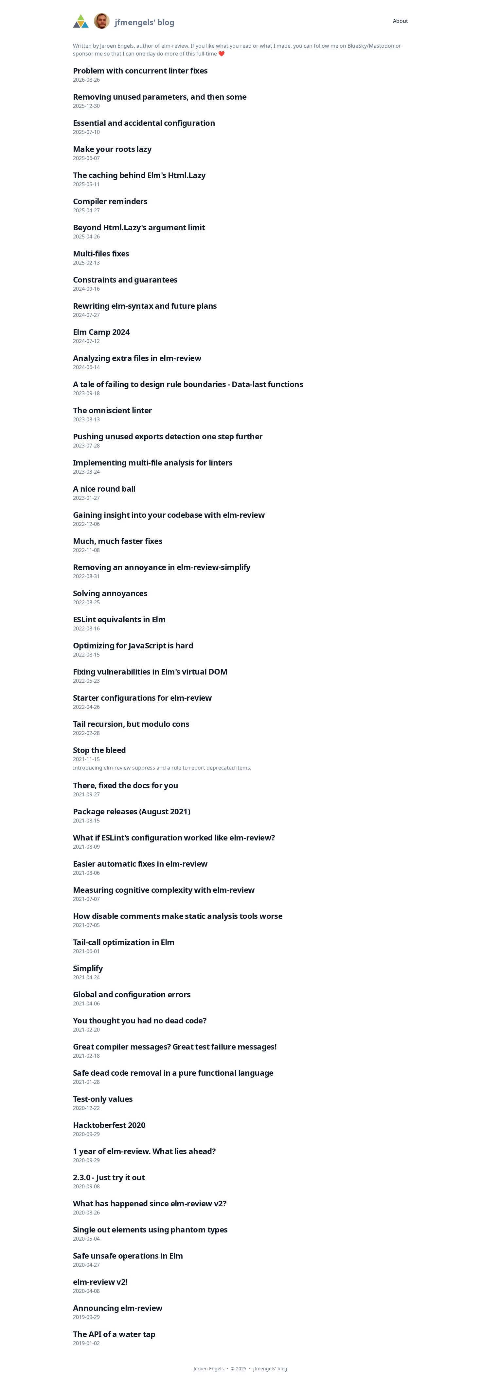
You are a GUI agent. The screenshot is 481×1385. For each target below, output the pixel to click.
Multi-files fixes (101, 253)
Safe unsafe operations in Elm (128, 1255)
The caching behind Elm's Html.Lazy (139, 175)
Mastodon (381, 45)
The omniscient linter (112, 410)
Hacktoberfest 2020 (109, 1124)
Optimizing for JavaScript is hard (133, 645)
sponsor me (88, 53)
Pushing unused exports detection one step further (168, 436)
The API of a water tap (114, 1333)
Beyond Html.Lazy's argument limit (139, 227)
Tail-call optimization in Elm (124, 942)
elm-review (174, 45)
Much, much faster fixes (117, 540)
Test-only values (103, 1098)
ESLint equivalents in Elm (119, 619)
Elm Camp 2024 (101, 331)
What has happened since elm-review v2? (149, 1203)
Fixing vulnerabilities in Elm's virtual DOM (150, 671)
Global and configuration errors (131, 994)
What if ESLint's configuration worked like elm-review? (174, 837)
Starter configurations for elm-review (142, 697)
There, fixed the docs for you (125, 785)
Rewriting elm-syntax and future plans (145, 305)
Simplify (88, 968)
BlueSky (357, 45)
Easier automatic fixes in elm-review (140, 863)
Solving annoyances (110, 593)
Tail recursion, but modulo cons (131, 723)
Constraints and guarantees (125, 279)
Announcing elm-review (117, 1307)
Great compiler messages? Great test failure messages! (174, 1046)
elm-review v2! (100, 1281)
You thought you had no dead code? (139, 1020)
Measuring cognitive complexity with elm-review (164, 889)
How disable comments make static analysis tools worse (177, 915)
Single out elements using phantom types (150, 1229)
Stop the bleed (99, 749)
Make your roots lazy (112, 148)
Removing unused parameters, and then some (159, 96)
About (400, 21)
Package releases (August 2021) (131, 811)
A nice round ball (104, 488)
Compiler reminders (110, 201)
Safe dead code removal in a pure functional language (173, 1072)
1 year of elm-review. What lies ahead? (144, 1151)
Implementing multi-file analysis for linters (153, 462)
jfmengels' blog (270, 1368)
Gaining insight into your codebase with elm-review (169, 514)
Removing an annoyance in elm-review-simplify (162, 567)
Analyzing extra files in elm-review (137, 357)
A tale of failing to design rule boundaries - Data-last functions (188, 384)
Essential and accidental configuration (144, 122)
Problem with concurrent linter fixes (140, 70)
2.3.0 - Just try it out (109, 1177)
